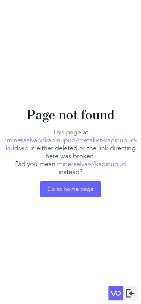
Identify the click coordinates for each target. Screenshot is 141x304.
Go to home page (70, 188)
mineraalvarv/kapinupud (91, 164)
